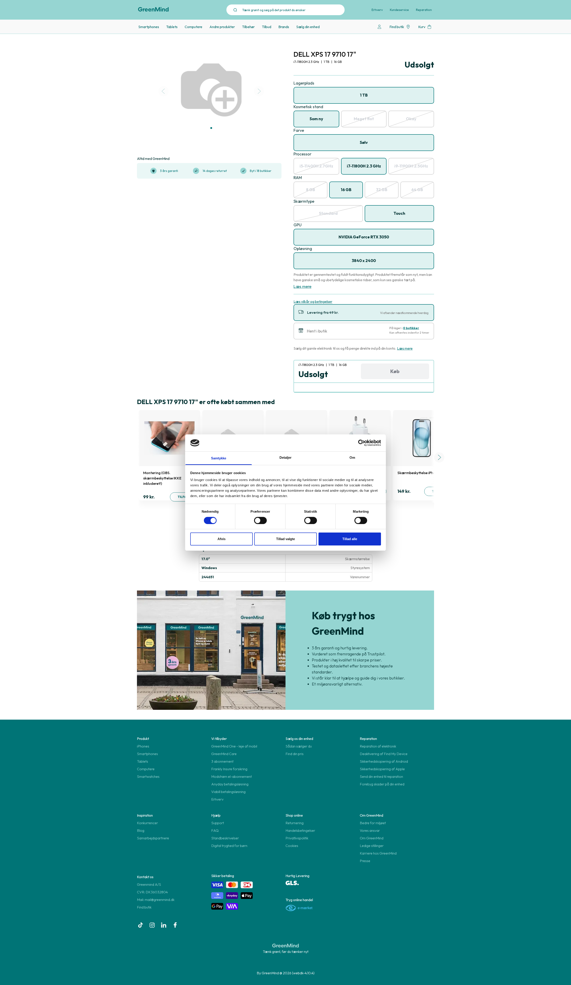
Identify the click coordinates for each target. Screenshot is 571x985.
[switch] (260, 520)
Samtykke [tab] (218, 458)
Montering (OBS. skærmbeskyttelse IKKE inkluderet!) (162, 478)
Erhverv (377, 10)
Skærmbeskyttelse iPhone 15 (420, 473)
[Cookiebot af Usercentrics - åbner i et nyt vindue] (361, 443)
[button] (211, 128)
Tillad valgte (285, 539)
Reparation (424, 10)
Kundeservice (399, 10)
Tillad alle (349, 539)
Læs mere (302, 286)
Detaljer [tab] (285, 457)
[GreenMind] (153, 9)
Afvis (221, 539)
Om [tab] (352, 457)
